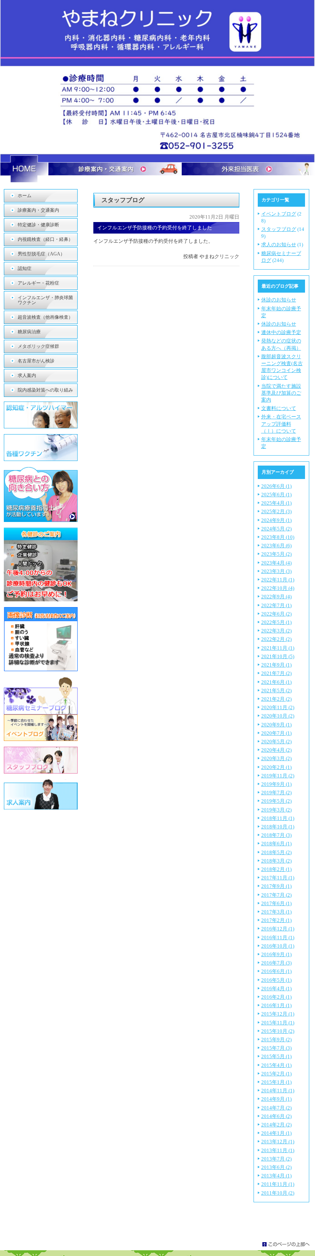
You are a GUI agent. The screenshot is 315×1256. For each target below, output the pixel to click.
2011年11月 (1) (277, 1184)
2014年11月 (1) (277, 1090)
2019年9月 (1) (276, 784)
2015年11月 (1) (277, 1023)
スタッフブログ (278, 229)
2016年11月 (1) (277, 937)
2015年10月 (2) (277, 1031)
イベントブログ (278, 214)
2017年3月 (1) (276, 912)
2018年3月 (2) (276, 861)
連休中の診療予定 (281, 332)
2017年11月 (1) (277, 878)
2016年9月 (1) (276, 954)
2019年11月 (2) (277, 776)
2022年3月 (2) (276, 631)
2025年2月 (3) (276, 511)
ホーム (25, 195)
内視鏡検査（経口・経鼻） (45, 239)
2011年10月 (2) (277, 1193)
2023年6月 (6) (276, 545)
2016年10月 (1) (277, 946)
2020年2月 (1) (276, 767)
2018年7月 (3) (276, 835)
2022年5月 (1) (276, 622)
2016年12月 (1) (277, 929)
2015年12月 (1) (277, 1014)
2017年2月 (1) (276, 920)
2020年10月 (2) (277, 716)
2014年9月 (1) (276, 1099)
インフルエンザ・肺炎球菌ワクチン (45, 300)
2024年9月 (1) (276, 520)
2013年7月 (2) (276, 1159)
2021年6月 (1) (276, 682)
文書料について (278, 408)
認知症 (25, 268)
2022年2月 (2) (276, 639)
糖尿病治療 (29, 331)
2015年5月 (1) (276, 1056)
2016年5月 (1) (276, 980)
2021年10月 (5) (277, 656)
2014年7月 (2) (276, 1108)
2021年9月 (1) (276, 665)
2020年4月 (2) (276, 750)
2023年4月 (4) (276, 563)
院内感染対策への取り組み (45, 390)
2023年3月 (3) (276, 571)
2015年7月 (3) (276, 1048)
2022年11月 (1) (277, 580)
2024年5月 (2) (276, 529)
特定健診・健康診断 (38, 224)
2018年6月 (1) (276, 843)
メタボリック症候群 (38, 346)
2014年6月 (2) (276, 1116)
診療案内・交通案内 (38, 210)
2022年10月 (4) (277, 588)
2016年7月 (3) (276, 963)
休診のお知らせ (278, 300)
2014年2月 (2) (276, 1125)
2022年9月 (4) (276, 596)
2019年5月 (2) (276, 801)
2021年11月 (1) (277, 648)
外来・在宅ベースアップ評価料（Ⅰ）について (281, 423)
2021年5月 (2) (276, 690)
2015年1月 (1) (276, 1082)
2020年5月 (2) (276, 741)
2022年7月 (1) (276, 605)
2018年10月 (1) (277, 827)
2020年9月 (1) (276, 725)
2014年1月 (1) (276, 1133)
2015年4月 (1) (276, 1065)
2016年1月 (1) (276, 1005)
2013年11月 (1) (277, 1150)
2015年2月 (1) (276, 1074)
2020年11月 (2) (277, 707)
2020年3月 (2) (276, 758)
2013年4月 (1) (276, 1176)
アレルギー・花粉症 (38, 283)
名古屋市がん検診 (36, 361)
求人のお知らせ (278, 244)
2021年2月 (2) (276, 699)
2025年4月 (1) (276, 503)
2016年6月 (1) (276, 971)
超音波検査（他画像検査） (45, 317)
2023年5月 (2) (276, 554)
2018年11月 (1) (277, 818)
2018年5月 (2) (276, 852)
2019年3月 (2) (276, 810)
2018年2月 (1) (276, 869)
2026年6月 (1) (276, 486)
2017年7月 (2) (276, 895)
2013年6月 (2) (276, 1167)
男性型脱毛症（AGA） (41, 254)
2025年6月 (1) (276, 494)
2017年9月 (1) (276, 886)
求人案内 (27, 375)
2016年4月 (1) (276, 988)
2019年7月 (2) (276, 792)
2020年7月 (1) (276, 733)
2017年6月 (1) (276, 903)
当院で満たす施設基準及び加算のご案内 (281, 393)
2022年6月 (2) (276, 614)
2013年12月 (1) (277, 1141)
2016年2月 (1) (276, 997)
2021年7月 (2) (276, 673)
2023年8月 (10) (277, 537)
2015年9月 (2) (276, 1039)
